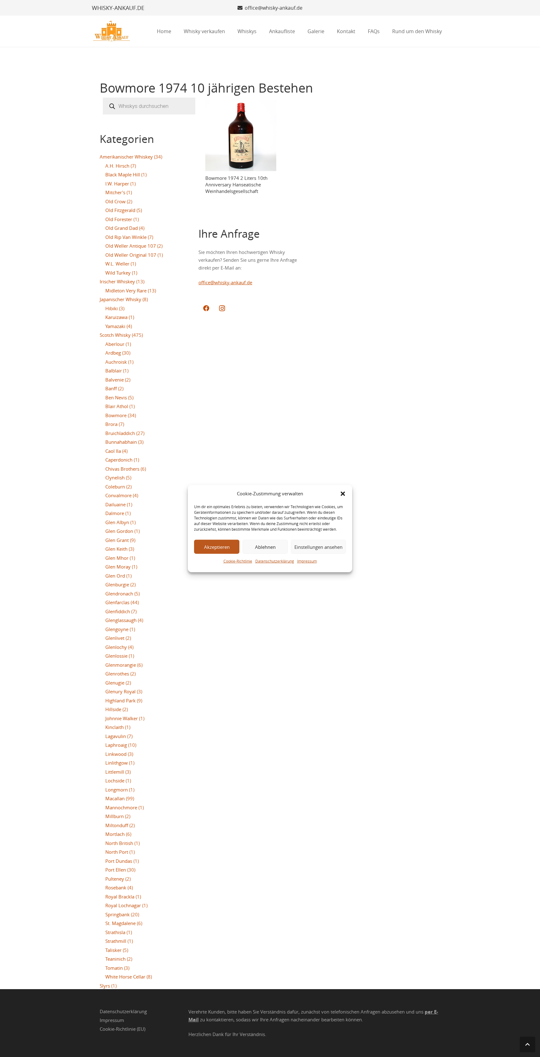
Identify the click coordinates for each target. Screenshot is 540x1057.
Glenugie (114, 683)
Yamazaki (115, 326)
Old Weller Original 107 (130, 255)
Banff (111, 388)
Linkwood (116, 754)
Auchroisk (116, 362)
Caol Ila (113, 451)
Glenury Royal (120, 691)
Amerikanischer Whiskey (126, 157)
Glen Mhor (116, 558)
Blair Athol (116, 406)
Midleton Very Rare (126, 290)
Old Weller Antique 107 (130, 246)
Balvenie (114, 380)
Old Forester (118, 219)
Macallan (115, 798)
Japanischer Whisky (120, 299)
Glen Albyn (117, 522)
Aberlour (114, 344)
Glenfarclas (117, 602)
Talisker (113, 950)
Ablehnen (265, 547)
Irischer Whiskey (117, 281)
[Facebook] (206, 308)
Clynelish (115, 477)
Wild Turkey (118, 273)
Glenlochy (116, 647)
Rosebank (115, 887)
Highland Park (120, 700)
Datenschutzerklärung (274, 561)
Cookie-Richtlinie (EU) (122, 1029)
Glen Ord (115, 576)
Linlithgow (116, 763)
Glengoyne (116, 629)
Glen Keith (116, 549)
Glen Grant (117, 540)
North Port (116, 852)
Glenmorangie (120, 665)
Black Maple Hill (122, 174)
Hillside (113, 709)
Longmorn (116, 789)
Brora (111, 424)
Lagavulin (115, 736)
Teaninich (115, 959)
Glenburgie (117, 584)
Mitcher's (115, 192)
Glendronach (119, 593)
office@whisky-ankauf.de (225, 282)
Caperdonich (118, 460)
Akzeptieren (217, 547)
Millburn (114, 816)
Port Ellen (115, 870)
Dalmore (114, 513)
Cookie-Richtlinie (237, 561)
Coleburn (115, 486)
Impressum (307, 561)
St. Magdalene (120, 923)
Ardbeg (113, 353)
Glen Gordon (119, 531)
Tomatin (114, 968)
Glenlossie (116, 656)
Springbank (117, 914)
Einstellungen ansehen (318, 547)
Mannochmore (121, 807)
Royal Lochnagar (123, 905)
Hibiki (111, 308)
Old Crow (115, 201)
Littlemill (114, 772)
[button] (343, 493)
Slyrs (105, 986)
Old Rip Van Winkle (126, 237)
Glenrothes (117, 673)
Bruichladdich (120, 433)
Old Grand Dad (121, 228)
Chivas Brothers (122, 469)
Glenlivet (114, 638)
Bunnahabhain (121, 442)
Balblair (113, 370)
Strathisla (115, 932)
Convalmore (118, 495)
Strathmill (115, 941)
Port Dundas (118, 861)
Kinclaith (114, 727)
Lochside (114, 780)
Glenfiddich (117, 611)
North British (119, 843)
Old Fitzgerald (120, 210)
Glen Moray (118, 567)
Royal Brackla (119, 896)
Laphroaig (116, 745)
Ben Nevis (116, 397)
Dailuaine (115, 504)
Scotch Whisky (115, 335)
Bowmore (116, 415)
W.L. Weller (117, 263)
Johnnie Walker (121, 718)
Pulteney (114, 879)
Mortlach (115, 834)
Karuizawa (116, 317)
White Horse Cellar (125, 977)
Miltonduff (116, 825)
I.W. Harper (117, 183)
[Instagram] (222, 308)
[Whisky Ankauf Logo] (111, 31)
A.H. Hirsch (117, 166)
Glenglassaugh (121, 620)
